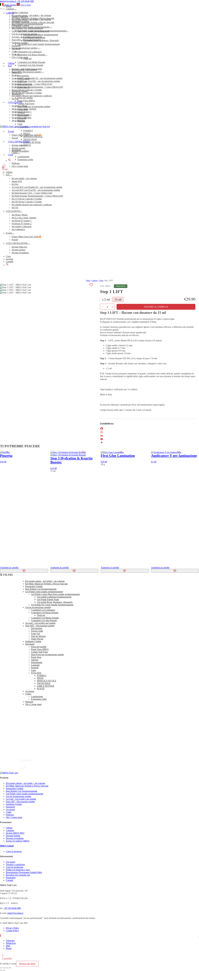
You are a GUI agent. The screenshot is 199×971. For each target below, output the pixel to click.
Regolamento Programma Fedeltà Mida (24, 872)
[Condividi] (148, 442)
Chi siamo (10, 862)
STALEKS (36, 673)
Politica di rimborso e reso (18, 869)
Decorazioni (36, 628)
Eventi (9, 233)
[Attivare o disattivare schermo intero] (4, 967)
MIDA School (7, 846)
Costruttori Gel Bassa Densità (44, 612)
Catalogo (10, 13)
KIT (8, 175)
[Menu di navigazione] (1, 8)
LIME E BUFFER (45, 686)
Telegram (10, 940)
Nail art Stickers (38, 636)
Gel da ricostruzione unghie (24, 34)
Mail (8, 946)
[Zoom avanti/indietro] (1, 967)
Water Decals (37, 639)
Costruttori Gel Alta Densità (44, 620)
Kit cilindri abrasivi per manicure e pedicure (32, 204)
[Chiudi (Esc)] (10, 967)
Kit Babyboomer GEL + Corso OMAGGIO (32, 193)
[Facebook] (148, 428)
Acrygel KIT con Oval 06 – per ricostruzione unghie (36, 190)
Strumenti (16, 45)
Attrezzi (34, 660)
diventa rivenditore (20, 252)
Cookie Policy (12, 930)
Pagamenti (10, 877)
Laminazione (37, 696)
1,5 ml (106, 299)
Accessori (16, 48)
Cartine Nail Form (39, 652)
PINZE (40, 678)
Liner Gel (35, 633)
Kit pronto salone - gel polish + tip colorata (31, 19)
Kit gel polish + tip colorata (24, 178)
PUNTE (41, 688)
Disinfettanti (36, 662)
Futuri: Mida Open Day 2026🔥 (27, 236)
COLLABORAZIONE (17, 243)
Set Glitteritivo (18, 229)
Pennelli (34, 667)
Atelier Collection (20, 16)
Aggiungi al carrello (156, 307)
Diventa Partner (13, 835)
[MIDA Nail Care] (25, 126)
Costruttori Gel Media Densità (45, 618)
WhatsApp (11, 943)
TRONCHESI (43, 683)
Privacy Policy (12, 928)
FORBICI (41, 675)
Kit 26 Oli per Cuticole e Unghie (27, 201)
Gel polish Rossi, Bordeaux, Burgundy (55, 602)
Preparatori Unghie (20, 25)
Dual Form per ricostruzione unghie (47, 654)
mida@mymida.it (8, 1)
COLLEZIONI (13, 211)
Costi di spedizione (14, 867)
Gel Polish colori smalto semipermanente (30, 31)
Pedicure (16, 54)
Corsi (8, 256)
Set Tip (15, 207)
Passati (15, 239)
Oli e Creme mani (20, 57)
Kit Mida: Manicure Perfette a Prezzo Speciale (33, 22)
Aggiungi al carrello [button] (59, 567)
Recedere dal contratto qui (18, 875)
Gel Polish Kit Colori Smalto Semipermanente (52, 605)
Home (88, 281)
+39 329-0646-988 (25, 1)
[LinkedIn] (148, 435)
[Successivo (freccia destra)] (4, 970)
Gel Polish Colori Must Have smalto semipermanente (55, 594)
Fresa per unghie (38, 646)
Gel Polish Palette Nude (48, 599)
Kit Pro (15, 184)
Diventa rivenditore (15, 838)
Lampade (35, 665)
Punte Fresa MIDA (40, 649)
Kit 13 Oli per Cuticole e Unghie (27, 199)
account (9, 259)
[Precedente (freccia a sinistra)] (1, 970)
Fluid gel (41, 615)
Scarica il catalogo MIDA (17, 841)
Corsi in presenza (14, 851)
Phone (9, 948)
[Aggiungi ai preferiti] (91, 284)
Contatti (9, 261)
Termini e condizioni (15, 864)
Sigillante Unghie (20, 42)
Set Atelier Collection (21, 226)
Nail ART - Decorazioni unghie (26, 40)
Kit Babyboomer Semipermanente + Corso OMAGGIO (37, 196)
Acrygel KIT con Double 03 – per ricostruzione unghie (37, 187)
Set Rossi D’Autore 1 (21, 220)
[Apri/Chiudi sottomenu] (11, 175)
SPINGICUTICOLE (46, 681)
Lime (33, 670)
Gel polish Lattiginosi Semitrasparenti (54, 597)
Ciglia (14, 51)
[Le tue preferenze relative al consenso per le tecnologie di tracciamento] (198, 936)
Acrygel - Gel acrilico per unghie (27, 37)
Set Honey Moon (20, 215)
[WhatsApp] (148, 432)
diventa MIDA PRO (15, 833)
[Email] (148, 439)
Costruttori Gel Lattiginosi (43, 610)
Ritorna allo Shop (27, 963)
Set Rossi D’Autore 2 (21, 223)
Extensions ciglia (39, 699)
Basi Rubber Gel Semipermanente (27, 28)
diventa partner (18, 250)
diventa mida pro (19, 247)
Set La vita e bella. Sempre (24, 218)
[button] (7, 265)
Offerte (11, 63)
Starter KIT (17, 181)
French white (37, 631)
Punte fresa (36, 657)
